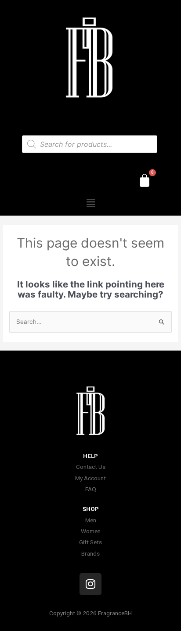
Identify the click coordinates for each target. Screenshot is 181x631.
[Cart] (144, 180)
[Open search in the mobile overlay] (89, 144)
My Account (90, 478)
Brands (90, 553)
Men (90, 520)
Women (91, 531)
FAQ (90, 489)
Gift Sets (90, 542)
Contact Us (90, 466)
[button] (90, 203)
